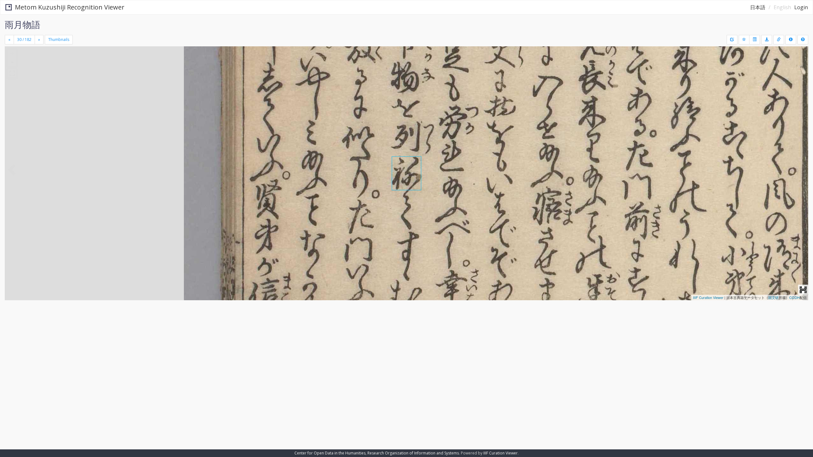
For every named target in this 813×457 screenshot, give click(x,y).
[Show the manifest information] (790, 39)
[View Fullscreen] (12, 73)
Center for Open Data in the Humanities (330, 453)
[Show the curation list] (754, 39)
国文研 (773, 297)
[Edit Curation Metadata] (732, 39)
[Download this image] (766, 39)
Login (801, 7)
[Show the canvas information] (778, 39)
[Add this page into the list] (744, 39)
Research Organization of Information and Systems (413, 453)
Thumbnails (58, 39)
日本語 (757, 7)
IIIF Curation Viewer (708, 297)
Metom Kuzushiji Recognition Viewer (69, 7)
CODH (794, 297)
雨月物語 (22, 24)
